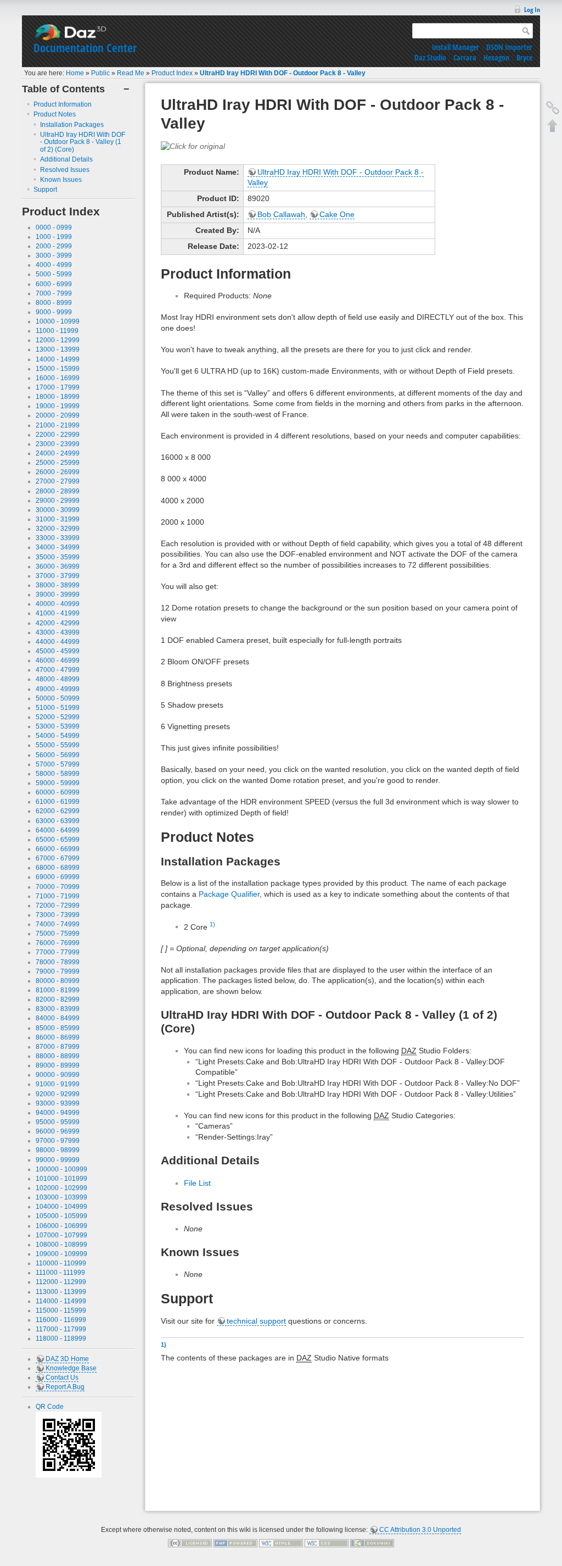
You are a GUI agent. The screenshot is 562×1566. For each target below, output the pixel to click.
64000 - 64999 (58, 830)
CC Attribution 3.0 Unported (420, 1530)
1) (212, 924)
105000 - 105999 (61, 1216)
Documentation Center (85, 47)
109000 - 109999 (61, 1254)
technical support (256, 1321)
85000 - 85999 (58, 1028)
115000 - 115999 (61, 1310)
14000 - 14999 (58, 359)
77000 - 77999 (58, 952)
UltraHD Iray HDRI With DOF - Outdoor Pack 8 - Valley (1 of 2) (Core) (82, 142)
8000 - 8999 (54, 303)
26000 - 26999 (58, 472)
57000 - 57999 (58, 764)
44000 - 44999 (58, 642)
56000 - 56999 (58, 755)
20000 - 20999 (58, 415)
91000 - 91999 (58, 1084)
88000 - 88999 (58, 1056)
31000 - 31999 (58, 519)
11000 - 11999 (57, 331)
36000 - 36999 (58, 566)
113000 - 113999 (61, 1292)
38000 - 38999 (58, 585)
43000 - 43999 (58, 632)
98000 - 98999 (58, 1150)
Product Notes (54, 114)
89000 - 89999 (58, 1065)
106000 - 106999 (61, 1226)
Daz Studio (430, 57)
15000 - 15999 (58, 369)
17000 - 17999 (58, 387)
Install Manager (455, 47)
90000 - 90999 (58, 1075)
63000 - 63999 (58, 821)
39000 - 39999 (58, 594)
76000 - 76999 (58, 943)
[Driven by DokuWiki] (372, 1543)
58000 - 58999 (58, 774)
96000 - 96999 (58, 1131)
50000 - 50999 (58, 698)
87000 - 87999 (58, 1047)
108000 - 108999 (61, 1244)
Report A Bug (65, 1387)
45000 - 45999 (58, 651)
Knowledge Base (71, 1368)
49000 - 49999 (58, 689)
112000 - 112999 (61, 1282)
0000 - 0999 (54, 227)
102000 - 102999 (61, 1188)
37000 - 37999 (58, 576)
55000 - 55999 (58, 745)
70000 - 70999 (58, 887)
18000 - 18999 (58, 397)
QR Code (50, 1406)
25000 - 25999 (58, 463)
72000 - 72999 (58, 905)
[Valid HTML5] (281, 1543)
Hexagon (496, 57)
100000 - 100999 (61, 1169)
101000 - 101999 (61, 1178)
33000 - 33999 (58, 538)
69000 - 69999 (58, 877)
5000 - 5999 (54, 274)
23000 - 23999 (58, 444)
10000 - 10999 (58, 321)
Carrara (464, 57)
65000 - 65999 (58, 839)
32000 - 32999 (58, 528)
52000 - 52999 (58, 717)
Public (100, 73)
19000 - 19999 (58, 406)
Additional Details (66, 159)
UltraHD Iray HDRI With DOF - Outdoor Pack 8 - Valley (283, 73)
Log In (532, 9)
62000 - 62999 (58, 811)
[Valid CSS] (327, 1543)
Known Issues (61, 180)
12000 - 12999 (58, 340)
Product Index (172, 73)
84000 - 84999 (58, 1018)
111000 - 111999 (60, 1272)
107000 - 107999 (61, 1235)
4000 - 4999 (54, 265)
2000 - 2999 (54, 246)
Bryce (524, 57)
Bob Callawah (281, 214)
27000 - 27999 (58, 481)
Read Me (130, 73)
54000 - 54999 (58, 736)
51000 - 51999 (58, 708)
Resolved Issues (64, 170)
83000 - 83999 (58, 1009)
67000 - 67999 (58, 858)
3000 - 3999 (54, 255)
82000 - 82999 (58, 999)
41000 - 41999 (58, 613)
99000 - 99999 (58, 1160)
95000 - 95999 (58, 1122)
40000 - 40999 (58, 604)
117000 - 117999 (61, 1329)
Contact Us (62, 1377)
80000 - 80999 (58, 981)
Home (75, 73)
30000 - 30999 (58, 510)
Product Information (62, 104)
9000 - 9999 (54, 312)
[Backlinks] (552, 107)
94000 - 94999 (58, 1113)
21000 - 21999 (58, 425)
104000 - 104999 (61, 1206)
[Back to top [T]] (552, 125)
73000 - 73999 (58, 915)
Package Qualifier (229, 894)
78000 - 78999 (58, 962)
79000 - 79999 (58, 971)
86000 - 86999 (58, 1037)
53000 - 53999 (58, 726)
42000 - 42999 (58, 623)
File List (197, 1183)
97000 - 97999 (58, 1141)
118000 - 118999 (61, 1338)
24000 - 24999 (58, 453)
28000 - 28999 (58, 491)
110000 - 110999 (61, 1263)
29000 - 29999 (58, 500)
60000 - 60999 (58, 792)
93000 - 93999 (58, 1103)
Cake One (337, 214)
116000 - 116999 (61, 1320)
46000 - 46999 (58, 660)
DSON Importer (509, 47)
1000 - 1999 (54, 237)
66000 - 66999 (58, 849)
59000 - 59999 (58, 783)
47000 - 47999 (58, 670)
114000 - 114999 (61, 1301)
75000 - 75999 (58, 933)
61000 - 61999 (58, 802)
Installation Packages (72, 125)
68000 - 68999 (58, 867)
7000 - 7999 (54, 293)
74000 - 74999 (58, 924)
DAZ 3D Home (67, 1359)
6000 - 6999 (54, 284)
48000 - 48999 (58, 679)
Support (45, 189)
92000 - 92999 (58, 1094)
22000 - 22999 (58, 434)
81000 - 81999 (58, 990)
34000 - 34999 (58, 547)
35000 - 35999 (58, 557)
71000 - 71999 (58, 896)
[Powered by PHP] (235, 1543)
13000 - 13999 (58, 349)
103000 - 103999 (61, 1197)
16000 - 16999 (58, 378)
